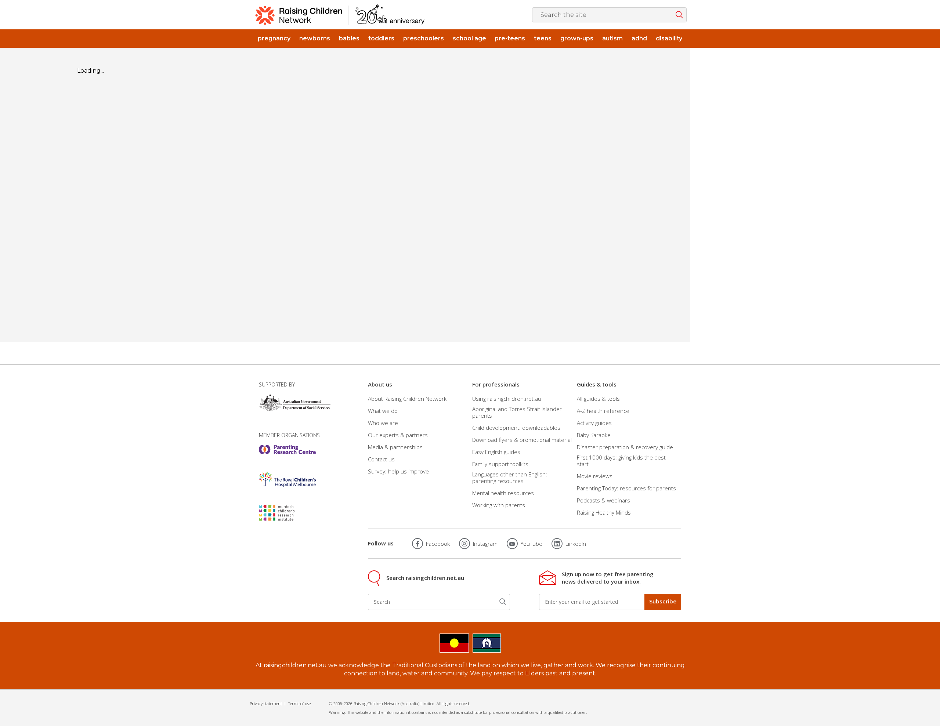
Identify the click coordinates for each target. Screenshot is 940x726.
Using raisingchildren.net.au (506, 398)
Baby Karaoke (594, 435)
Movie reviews (594, 476)
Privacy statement (266, 703)
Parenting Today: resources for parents (626, 488)
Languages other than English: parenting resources (509, 477)
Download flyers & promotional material (522, 439)
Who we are (383, 423)
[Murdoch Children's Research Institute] (287, 513)
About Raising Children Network (407, 398)
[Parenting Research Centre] (287, 449)
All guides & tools (598, 398)
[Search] (502, 602)
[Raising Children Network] (340, 14)
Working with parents (498, 505)
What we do (383, 410)
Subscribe (662, 601)
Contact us (381, 459)
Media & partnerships (395, 447)
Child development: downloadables (516, 427)
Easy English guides (496, 452)
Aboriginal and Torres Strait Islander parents (517, 412)
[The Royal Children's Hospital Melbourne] (287, 479)
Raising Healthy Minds (604, 512)
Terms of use (299, 703)
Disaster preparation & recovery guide (625, 447)
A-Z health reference (603, 410)
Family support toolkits (500, 464)
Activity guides (594, 423)
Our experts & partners (398, 435)
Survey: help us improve (398, 471)
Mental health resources (503, 493)
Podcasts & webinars (603, 500)
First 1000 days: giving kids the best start (621, 460)
